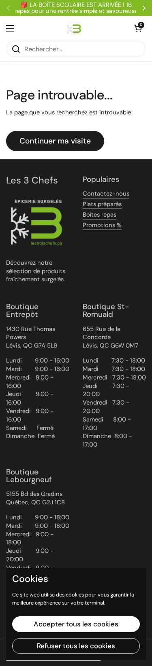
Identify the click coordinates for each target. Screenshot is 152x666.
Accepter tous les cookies (76, 624)
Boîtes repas (99, 215)
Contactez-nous (106, 194)
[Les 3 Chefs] (74, 28)
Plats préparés (102, 204)
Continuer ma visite (55, 141)
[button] (138, 28)
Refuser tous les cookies (76, 645)
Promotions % (102, 225)
